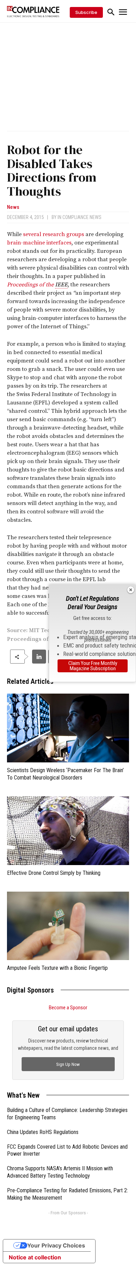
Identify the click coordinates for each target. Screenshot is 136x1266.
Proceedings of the (31, 284)
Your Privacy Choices (56, 1245)
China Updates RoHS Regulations (42, 1132)
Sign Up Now (68, 1064)
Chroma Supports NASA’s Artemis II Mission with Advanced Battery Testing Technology (60, 1172)
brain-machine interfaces (39, 242)
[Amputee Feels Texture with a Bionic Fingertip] (68, 926)
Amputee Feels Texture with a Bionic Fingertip (57, 968)
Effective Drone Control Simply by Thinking (53, 873)
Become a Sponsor (68, 1007)
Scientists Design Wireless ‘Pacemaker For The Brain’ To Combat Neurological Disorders (65, 774)
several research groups (53, 234)
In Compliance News (79, 217)
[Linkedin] (39, 657)
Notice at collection (35, 1257)
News (13, 207)
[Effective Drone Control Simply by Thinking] (68, 830)
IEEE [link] (61, 284)
